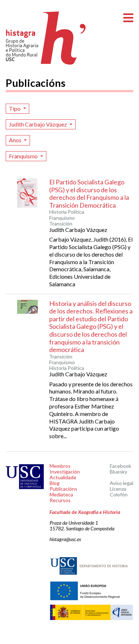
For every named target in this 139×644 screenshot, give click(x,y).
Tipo (15, 108)
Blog (55, 483)
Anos (15, 140)
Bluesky (118, 472)
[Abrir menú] (128, 18)
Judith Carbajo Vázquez (38, 124)
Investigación (65, 472)
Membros (60, 466)
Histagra (46, 38)
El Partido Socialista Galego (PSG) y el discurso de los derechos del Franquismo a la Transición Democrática (89, 193)
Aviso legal (121, 483)
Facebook (120, 466)
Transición (60, 224)
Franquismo (24, 156)
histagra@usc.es (65, 539)
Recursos (60, 500)
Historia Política (66, 212)
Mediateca (61, 494)
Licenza (118, 489)
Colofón (119, 494)
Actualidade (63, 477)
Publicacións (63, 489)
